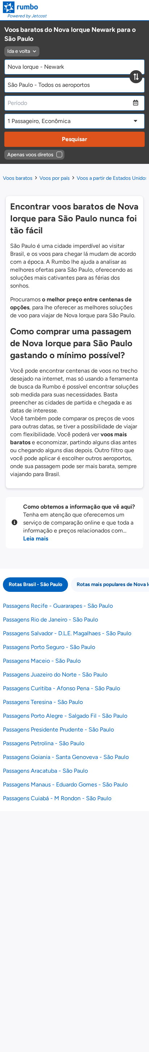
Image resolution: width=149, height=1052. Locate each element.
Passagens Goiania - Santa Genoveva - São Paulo (66, 757)
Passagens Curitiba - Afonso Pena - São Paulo (61, 688)
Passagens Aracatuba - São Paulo (45, 770)
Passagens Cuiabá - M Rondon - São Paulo (57, 798)
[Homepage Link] (25, 7)
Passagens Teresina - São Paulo (43, 702)
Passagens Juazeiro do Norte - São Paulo (55, 674)
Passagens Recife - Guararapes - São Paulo (58, 605)
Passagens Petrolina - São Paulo (43, 743)
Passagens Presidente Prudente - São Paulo (58, 729)
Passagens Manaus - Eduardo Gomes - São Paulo (65, 784)
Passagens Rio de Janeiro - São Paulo (50, 619)
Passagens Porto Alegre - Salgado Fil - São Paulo (65, 715)
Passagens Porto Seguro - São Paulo (49, 647)
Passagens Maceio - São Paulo (42, 660)
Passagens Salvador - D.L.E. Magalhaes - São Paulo (67, 633)
